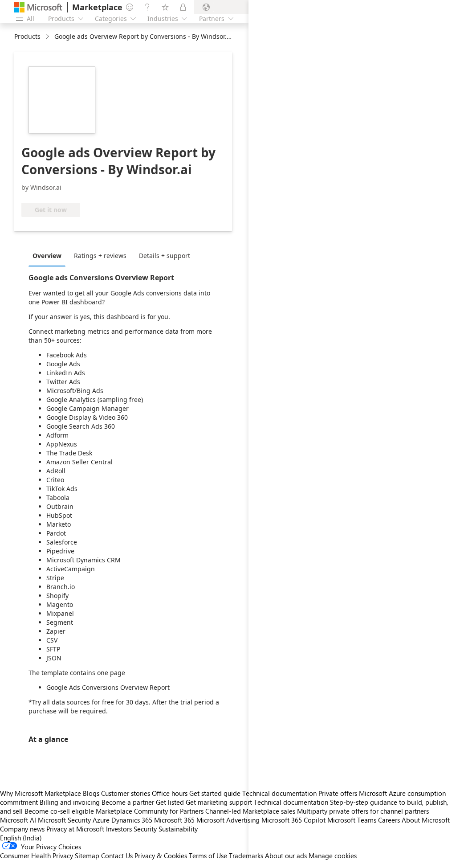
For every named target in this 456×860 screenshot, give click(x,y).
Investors (119, 828)
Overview (47, 255)
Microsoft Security (64, 819)
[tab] (49, 255)
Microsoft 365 (174, 819)
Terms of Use (208, 855)
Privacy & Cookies (160, 855)
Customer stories (125, 793)
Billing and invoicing (70, 802)
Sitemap (87, 855)
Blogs (91, 793)
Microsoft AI (18, 819)
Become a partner (128, 802)
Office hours (169, 793)
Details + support (164, 255)
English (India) (21, 837)
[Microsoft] (38, 7)
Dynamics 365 (131, 819)
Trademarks (246, 855)
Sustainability (178, 828)
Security (145, 828)
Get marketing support (219, 802)
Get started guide (214, 793)
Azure (101, 819)
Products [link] (27, 36)
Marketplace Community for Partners (150, 811)
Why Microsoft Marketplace (40, 793)
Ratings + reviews (100, 255)
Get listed (170, 802)
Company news (22, 828)
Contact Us (117, 855)
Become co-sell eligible (59, 811)
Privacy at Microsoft (75, 828)
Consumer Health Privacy (36, 855)
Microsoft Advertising (228, 819)
